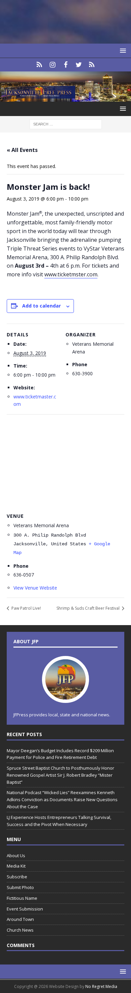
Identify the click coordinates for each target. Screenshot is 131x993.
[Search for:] (66, 124)
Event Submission (25, 909)
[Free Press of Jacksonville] (65, 98)
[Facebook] (66, 64)
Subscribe (17, 877)
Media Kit (16, 866)
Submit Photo (20, 887)
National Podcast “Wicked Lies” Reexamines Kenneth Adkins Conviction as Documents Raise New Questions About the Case (62, 799)
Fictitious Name (22, 898)
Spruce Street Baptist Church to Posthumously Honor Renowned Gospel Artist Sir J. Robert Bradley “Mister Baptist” (60, 775)
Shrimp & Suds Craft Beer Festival (88, 608)
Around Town (20, 919)
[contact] (39, 64)
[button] (121, 50)
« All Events (22, 150)
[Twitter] (79, 64)
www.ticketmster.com (70, 274)
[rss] (92, 64)
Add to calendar (41, 305)
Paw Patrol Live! (25, 608)
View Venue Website (35, 588)
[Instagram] (52, 64)
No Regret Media (101, 986)
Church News (20, 930)
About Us (16, 855)
